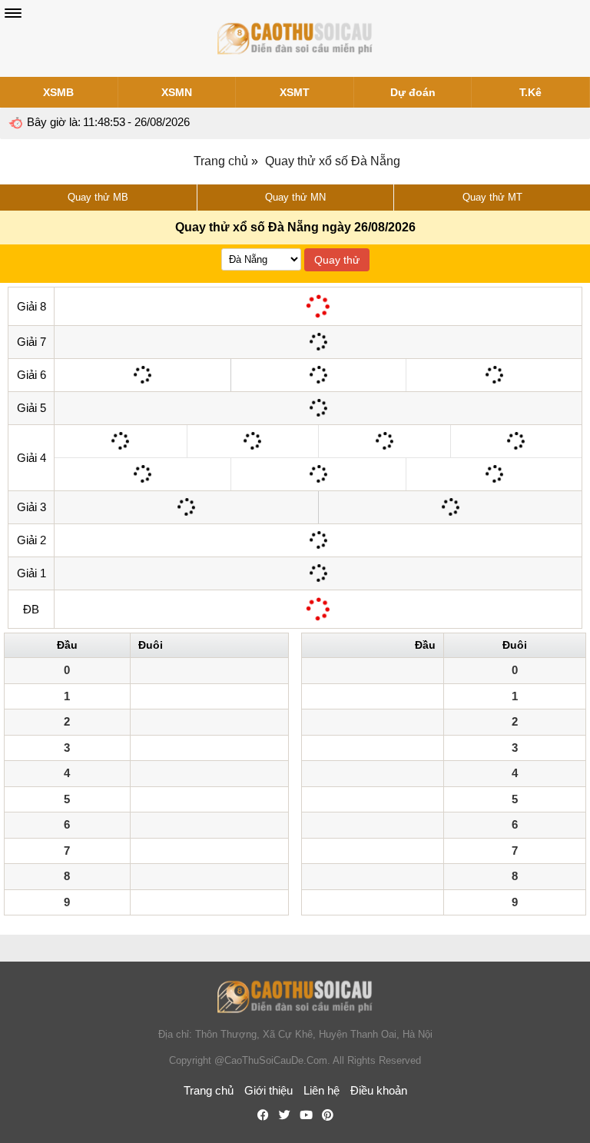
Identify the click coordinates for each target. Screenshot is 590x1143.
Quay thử (337, 260)
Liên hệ (321, 1090)
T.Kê (530, 92)
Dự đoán (413, 92)
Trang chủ (221, 161)
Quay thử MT (492, 197)
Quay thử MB (98, 197)
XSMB (58, 92)
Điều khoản (378, 1090)
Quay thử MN (295, 197)
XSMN (176, 92)
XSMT (295, 92)
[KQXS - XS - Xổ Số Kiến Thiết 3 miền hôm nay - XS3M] (295, 38)
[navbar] (13, 13)
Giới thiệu (268, 1090)
